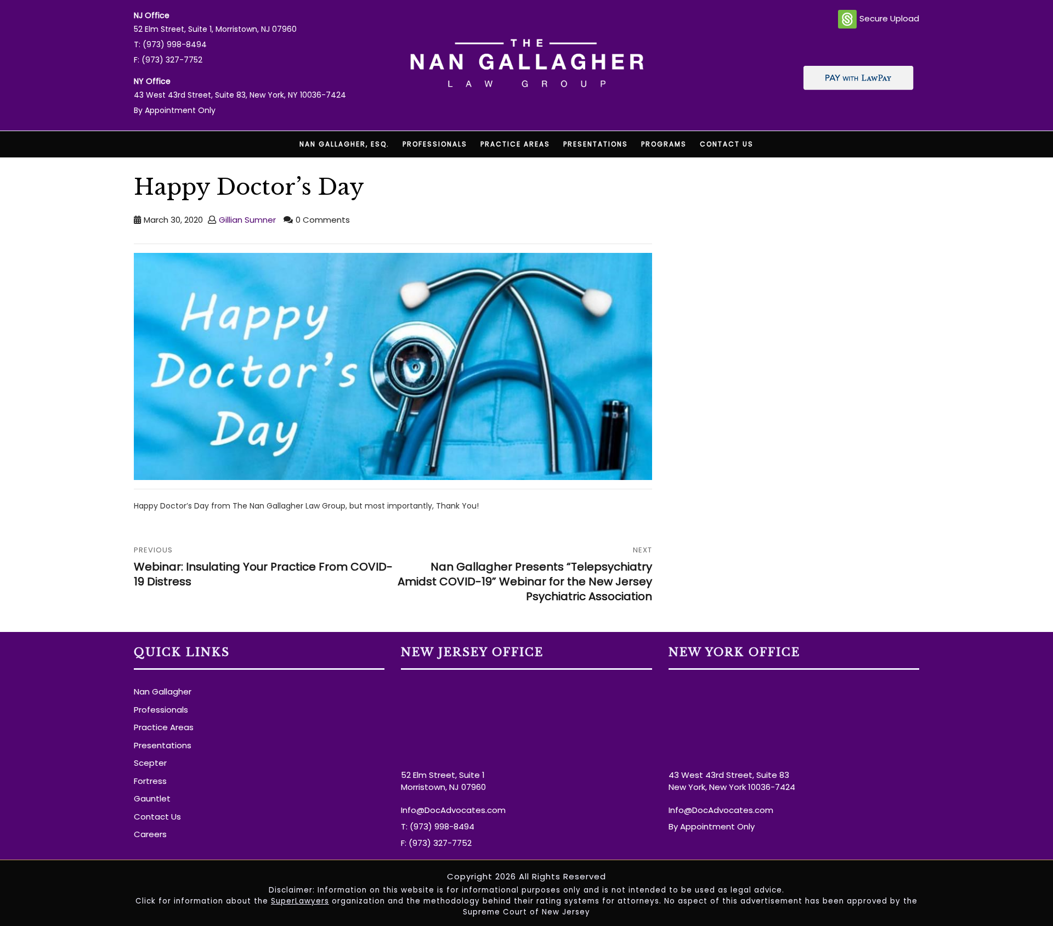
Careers (150, 834)
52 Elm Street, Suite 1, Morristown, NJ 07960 (215, 29)
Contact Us (727, 144)
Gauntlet (152, 798)
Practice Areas (515, 144)
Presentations (595, 144)
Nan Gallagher (162, 691)
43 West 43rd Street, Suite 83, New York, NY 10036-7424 (240, 94)
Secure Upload (889, 18)
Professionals (435, 144)
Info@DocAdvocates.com (453, 810)
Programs (664, 144)
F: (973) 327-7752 (168, 59)
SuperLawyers (300, 901)
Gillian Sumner (247, 219)
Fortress (150, 781)
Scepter (150, 763)
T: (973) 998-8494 (170, 44)
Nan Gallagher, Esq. (344, 144)
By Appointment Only (175, 110)
